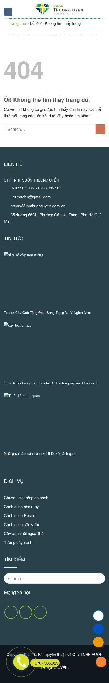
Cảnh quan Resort (19, 515)
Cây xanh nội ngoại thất (24, 533)
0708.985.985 (50, 187)
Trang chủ (17, 23)
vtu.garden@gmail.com (31, 196)
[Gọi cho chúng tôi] (40, 612)
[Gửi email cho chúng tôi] (25, 612)
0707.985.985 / (24, 187)
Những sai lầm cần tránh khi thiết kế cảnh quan (40, 453)
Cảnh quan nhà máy (21, 506)
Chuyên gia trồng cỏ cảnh (26, 497)
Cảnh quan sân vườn (22, 524)
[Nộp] (100, 129)
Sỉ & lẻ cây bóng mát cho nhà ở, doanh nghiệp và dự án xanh (51, 383)
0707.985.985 (46, 663)
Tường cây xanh (18, 542)
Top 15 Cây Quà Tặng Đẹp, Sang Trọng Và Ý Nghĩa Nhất (47, 313)
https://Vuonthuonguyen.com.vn (38, 205)
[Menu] (8, 12)
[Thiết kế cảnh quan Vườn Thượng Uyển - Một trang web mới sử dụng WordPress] (59, 9)
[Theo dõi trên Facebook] (11, 612)
